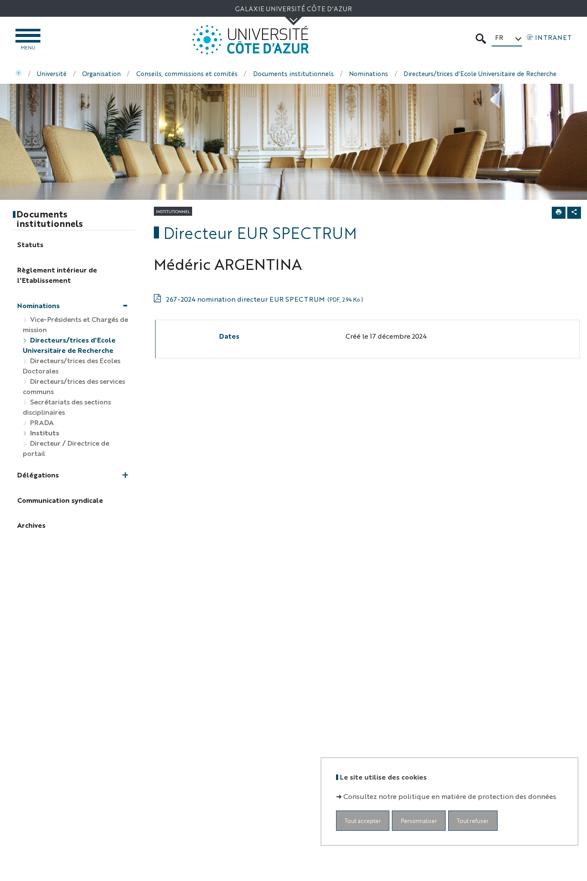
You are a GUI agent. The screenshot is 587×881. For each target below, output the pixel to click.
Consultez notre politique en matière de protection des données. (450, 795)
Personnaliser (419, 820)
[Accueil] (18, 73)
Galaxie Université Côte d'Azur (293, 8)
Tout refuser (473, 820)
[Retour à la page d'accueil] (250, 40)
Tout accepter (363, 820)
